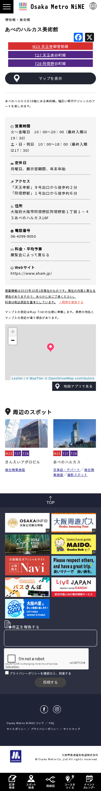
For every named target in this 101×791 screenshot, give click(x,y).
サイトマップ (71, 729)
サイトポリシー (16, 729)
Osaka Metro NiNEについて (25, 723)
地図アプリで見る (78, 386)
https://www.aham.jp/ (31, 273)
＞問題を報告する (71, 302)
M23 (9, 453)
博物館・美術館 (18, 19)
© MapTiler (35, 378)
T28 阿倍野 (44, 63)
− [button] (13, 340)
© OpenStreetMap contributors (70, 378)
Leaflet (17, 378)
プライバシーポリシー (25, 673)
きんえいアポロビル (22, 462)
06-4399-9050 (23, 236)
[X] (89, 37)
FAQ (51, 723)
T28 (25, 453)
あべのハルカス (67, 462)
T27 (17, 453)
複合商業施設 (15, 469)
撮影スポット (77, 474)
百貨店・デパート (66, 469)
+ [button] (13, 331)
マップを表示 (50, 78)
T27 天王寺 (44, 54)
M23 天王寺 (43, 46)
